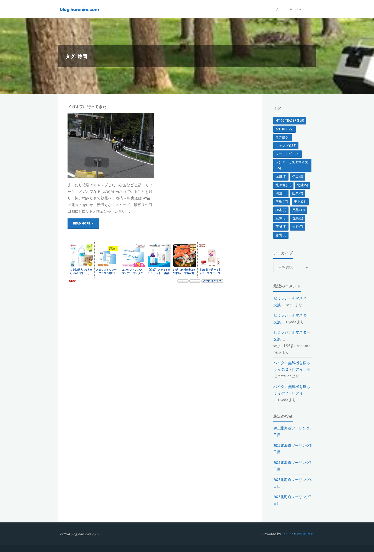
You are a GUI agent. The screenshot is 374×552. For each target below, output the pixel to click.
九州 (281, 176)
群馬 (297, 218)
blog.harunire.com (79, 9)
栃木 (281, 210)
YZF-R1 (284, 129)
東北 (300, 202)
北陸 (302, 185)
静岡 (69, 126)
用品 (298, 210)
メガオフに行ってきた (87, 106)
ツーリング (288, 154)
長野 (297, 226)
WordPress (305, 534)
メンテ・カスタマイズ (292, 165)
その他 (283, 137)
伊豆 (297, 176)
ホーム (274, 9)
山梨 (297, 193)
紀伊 (281, 218)
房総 (282, 202)
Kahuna (287, 534)
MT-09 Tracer (290, 120)
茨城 (281, 226)
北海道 (283, 185)
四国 (281, 193)
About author (299, 9)
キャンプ (67, 122)
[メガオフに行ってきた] (132, 145)
